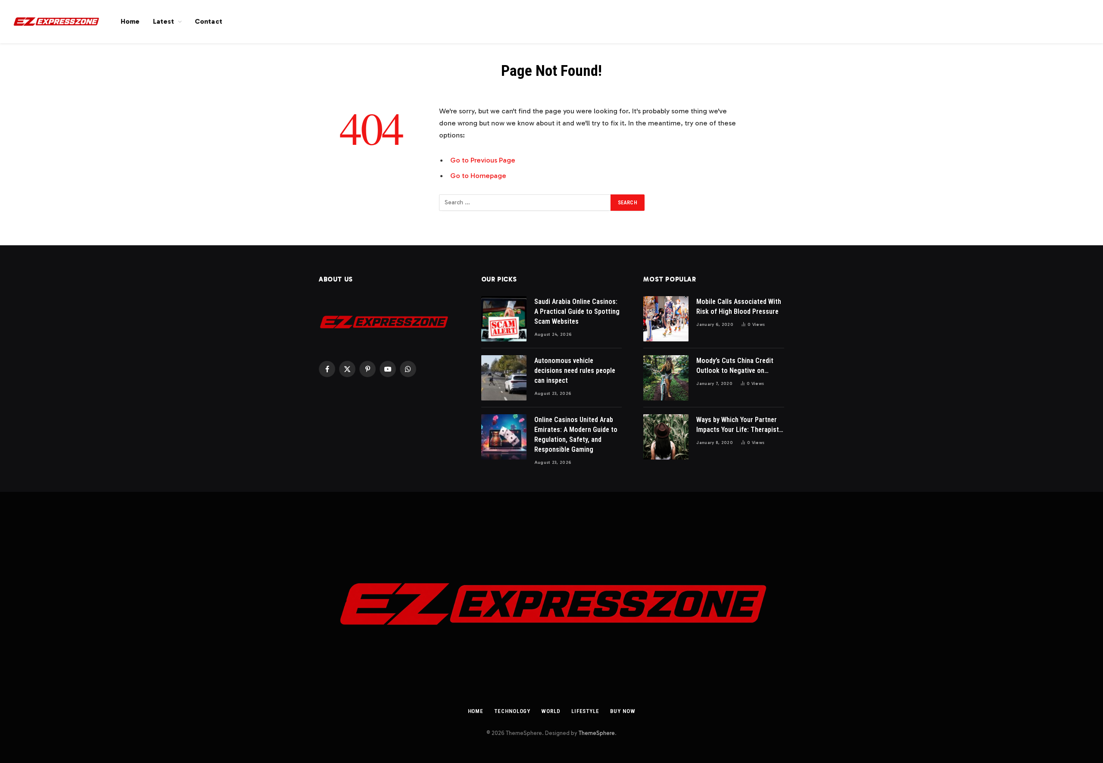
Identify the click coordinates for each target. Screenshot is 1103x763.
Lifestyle (585, 711)
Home (130, 21)
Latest (163, 21)
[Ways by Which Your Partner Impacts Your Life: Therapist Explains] (666, 437)
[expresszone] (56, 21)
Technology (512, 711)
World (551, 711)
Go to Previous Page (482, 160)
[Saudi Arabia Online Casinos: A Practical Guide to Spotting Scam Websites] (504, 318)
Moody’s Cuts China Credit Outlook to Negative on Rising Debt (734, 366)
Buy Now (622, 711)
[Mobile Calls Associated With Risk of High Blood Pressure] (666, 318)
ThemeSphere (597, 733)
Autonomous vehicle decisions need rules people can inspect (574, 370)
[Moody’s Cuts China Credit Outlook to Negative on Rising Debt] (666, 377)
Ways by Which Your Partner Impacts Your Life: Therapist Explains (737, 425)
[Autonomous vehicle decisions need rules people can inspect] (504, 377)
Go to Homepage (478, 175)
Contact (208, 21)
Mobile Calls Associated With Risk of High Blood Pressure (738, 306)
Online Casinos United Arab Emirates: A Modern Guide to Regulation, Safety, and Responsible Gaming (575, 434)
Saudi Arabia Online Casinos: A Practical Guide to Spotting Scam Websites (577, 311)
